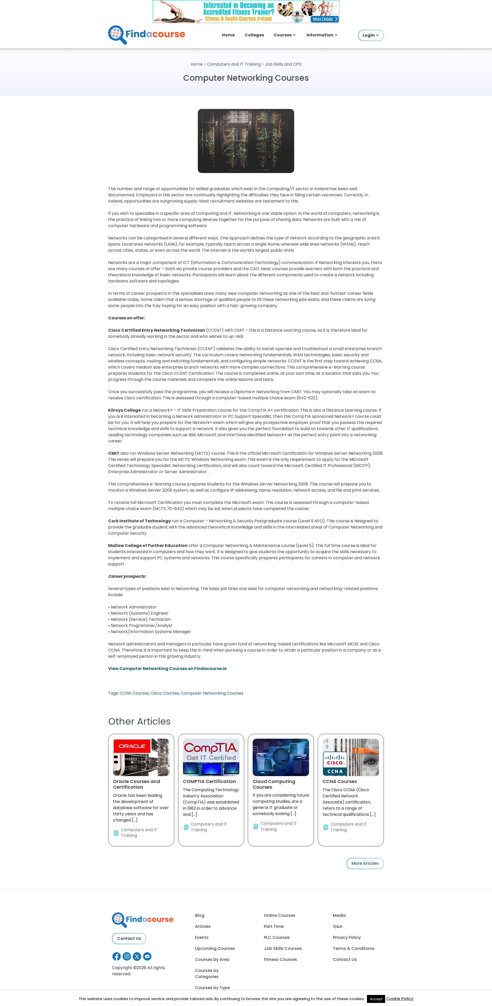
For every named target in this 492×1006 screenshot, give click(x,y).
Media (339, 915)
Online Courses (279, 915)
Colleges (254, 35)
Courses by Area (212, 959)
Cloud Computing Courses (274, 784)
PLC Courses (277, 937)
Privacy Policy (347, 937)
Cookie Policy (399, 998)
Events (202, 937)
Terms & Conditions (353, 948)
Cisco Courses (165, 693)
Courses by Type (212, 988)
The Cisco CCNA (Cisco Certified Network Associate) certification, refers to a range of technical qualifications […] (349, 805)
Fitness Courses (280, 959)
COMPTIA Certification (209, 781)
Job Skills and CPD (283, 64)
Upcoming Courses (215, 948)
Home (228, 35)
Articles (203, 926)
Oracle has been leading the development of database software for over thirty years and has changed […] (141, 808)
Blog (199, 915)
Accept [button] (376, 999)
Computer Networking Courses (212, 693)
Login (369, 35)
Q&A (337, 926)
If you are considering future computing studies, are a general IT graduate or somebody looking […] (281, 805)
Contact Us (129, 938)
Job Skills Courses (283, 948)
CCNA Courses (134, 693)
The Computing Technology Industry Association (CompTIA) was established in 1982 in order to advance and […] (211, 805)
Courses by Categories (207, 974)
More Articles (365, 863)
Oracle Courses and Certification (136, 784)
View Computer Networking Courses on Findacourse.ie (167, 669)
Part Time (274, 926)
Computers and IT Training (234, 64)
